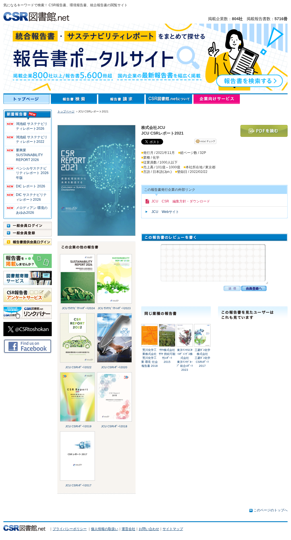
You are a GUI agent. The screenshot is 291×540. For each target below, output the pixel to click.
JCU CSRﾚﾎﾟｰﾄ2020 (114, 367)
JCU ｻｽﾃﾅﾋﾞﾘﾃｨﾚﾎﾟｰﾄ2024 (78, 308)
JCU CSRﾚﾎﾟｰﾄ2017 (78, 485)
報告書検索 (74, 99)
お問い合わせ (149, 529)
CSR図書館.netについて (170, 99)
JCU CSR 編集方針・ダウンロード (180, 201)
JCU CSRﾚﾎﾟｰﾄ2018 (114, 426)
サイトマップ (173, 529)
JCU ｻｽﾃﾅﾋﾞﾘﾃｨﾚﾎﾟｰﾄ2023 (114, 308)
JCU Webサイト (165, 212)
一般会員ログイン (27, 225)
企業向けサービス (217, 99)
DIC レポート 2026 (30, 186)
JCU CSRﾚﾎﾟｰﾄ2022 (78, 367)
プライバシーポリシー (70, 529)
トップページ (27, 99)
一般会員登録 (27, 232)
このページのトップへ (270, 510)
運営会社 (128, 529)
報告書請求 (122, 99)
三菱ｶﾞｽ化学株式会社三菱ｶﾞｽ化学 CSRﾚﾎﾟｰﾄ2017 (202, 357)
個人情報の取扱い (104, 529)
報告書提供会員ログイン (27, 241)
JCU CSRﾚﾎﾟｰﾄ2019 (78, 426)
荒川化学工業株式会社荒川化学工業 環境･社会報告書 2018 (149, 357)
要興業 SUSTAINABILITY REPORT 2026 (29, 155)
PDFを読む (264, 131)
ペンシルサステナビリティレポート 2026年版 (32, 173)
